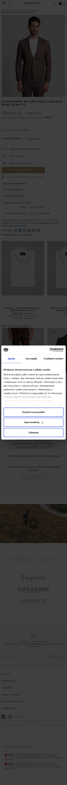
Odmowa (33, 432)
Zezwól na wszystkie (33, 412)
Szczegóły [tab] (31, 358)
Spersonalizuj (31, 422)
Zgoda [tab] (11, 358)
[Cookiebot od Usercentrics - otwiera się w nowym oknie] (49, 350)
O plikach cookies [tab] (53, 358)
